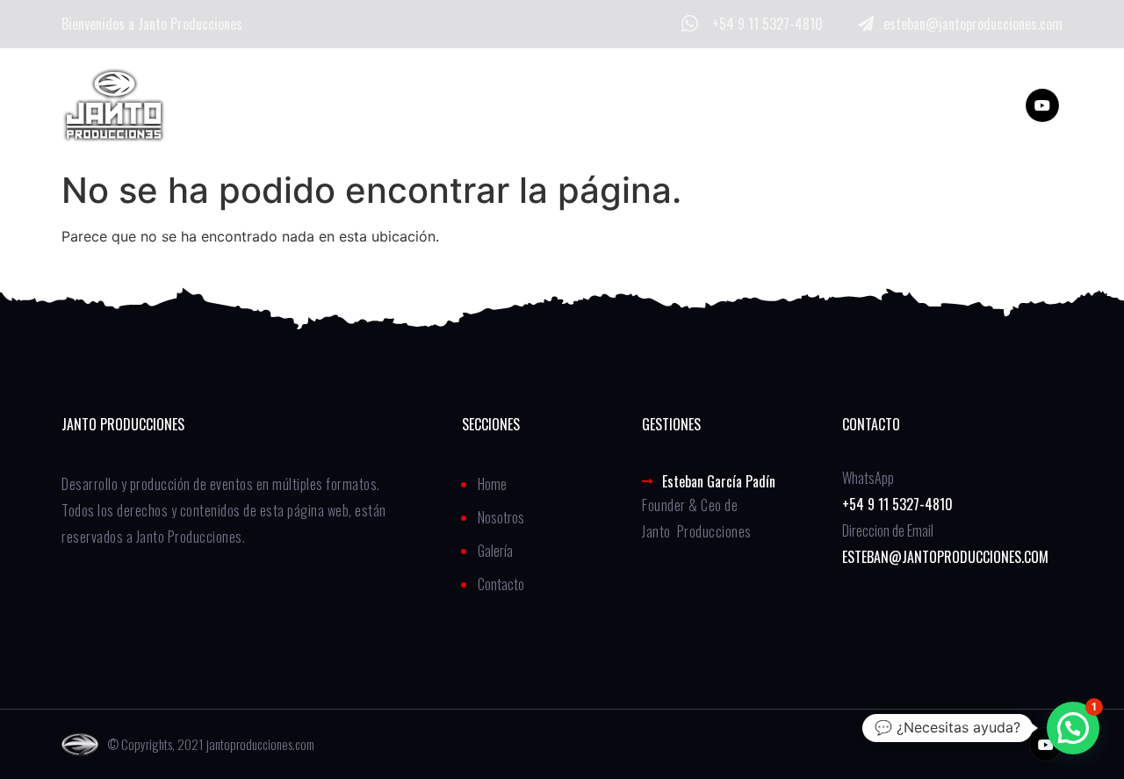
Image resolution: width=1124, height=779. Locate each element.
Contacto (644, 105)
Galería (537, 105)
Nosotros (431, 105)
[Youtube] (1042, 105)
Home (329, 105)
